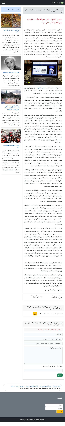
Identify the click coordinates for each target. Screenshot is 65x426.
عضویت (60, 412)
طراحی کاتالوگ (41, 88)
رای (35, 314)
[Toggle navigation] (3, 2)
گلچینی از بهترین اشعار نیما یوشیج (11, 72)
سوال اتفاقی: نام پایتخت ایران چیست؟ (52, 366)
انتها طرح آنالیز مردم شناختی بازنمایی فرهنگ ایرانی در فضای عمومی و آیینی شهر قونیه (11, 107)
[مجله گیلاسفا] (57, 3)
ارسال (59, 375)
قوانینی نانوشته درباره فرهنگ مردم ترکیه (11, 146)
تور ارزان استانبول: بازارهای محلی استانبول (11, 31)
